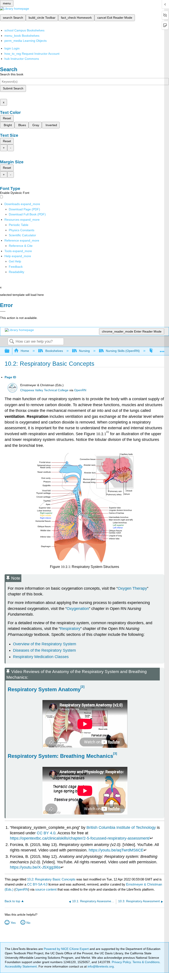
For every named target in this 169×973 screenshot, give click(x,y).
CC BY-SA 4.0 (37, 884)
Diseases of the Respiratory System (44, 650)
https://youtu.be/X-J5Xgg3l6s (35, 867)
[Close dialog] (3, 311)
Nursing (84, 351)
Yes (13, 922)
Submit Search (13, 88)
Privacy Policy (121, 962)
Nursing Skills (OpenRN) (123, 351)
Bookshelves (54, 351)
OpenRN (80, 390)
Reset (7, 118)
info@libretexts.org (100, 966)
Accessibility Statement (21, 966)
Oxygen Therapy (132, 588)
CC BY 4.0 (46, 833)
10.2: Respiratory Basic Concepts (51, 879)
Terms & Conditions (146, 962)
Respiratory (70, 628)
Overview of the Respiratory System (44, 644)
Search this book (11, 74)
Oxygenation (78, 608)
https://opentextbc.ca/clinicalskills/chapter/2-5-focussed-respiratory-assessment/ (80, 838)
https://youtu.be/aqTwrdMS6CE (116, 850)
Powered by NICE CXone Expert (67, 949)
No (28, 922)
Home (25, 351)
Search (12, 341)
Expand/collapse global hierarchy (9, 351)
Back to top (12, 901)
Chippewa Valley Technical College (44, 390)
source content (46, 889)
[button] (16, 266)
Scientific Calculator (22, 235)
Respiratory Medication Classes (41, 657)
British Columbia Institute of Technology (121, 827)
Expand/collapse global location (162, 350)
